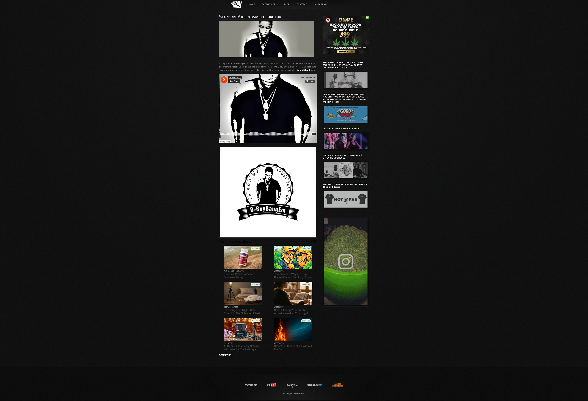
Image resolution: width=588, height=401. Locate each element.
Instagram (320, 4)
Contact (301, 4)
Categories (266, 4)
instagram (292, 385)
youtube (271, 385)
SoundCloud (304, 70)
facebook (251, 385)
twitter (314, 385)
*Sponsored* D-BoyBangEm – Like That (251, 17)
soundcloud (337, 385)
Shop (287, 4)
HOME (252, 4)
